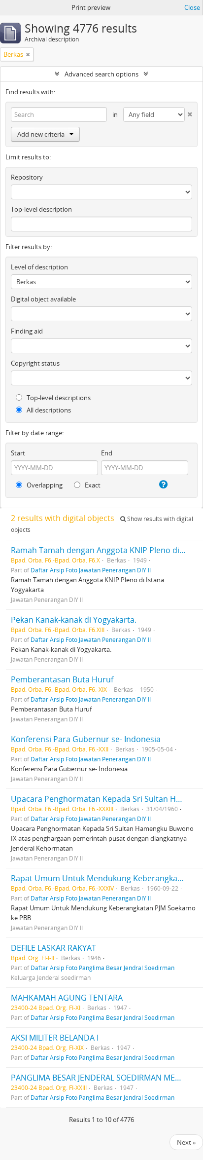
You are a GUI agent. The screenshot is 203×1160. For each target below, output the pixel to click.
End (106, 453)
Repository (27, 177)
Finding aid (27, 331)
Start (18, 453)
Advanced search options (101, 74)
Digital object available (43, 299)
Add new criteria (41, 134)
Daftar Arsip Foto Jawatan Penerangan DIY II (91, 570)
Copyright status (35, 363)
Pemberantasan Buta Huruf (62, 679)
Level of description (39, 266)
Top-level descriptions (58, 397)
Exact (92, 485)
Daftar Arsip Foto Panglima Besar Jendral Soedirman (102, 968)
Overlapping (44, 485)
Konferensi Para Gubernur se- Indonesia (86, 739)
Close (192, 7)
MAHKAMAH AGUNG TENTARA (67, 997)
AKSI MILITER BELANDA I (55, 1037)
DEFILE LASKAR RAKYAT (53, 947)
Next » (186, 1142)
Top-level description (41, 209)
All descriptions (48, 410)
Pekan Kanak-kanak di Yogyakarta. (73, 619)
